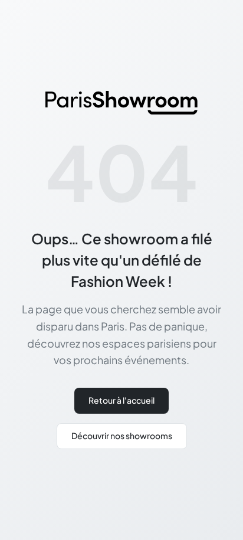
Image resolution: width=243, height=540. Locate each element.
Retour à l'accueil (121, 400)
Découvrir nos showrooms (121, 435)
